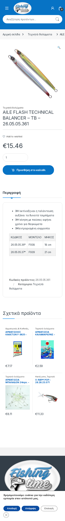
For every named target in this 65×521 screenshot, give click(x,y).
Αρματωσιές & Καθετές (16, 328)
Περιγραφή (12, 193)
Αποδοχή (12, 508)
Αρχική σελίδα (11, 34)
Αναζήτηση (57, 19)
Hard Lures (40, 376)
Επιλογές (49, 508)
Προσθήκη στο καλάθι (31, 170)
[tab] (12, 194)
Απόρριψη (30, 508)
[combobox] (27, 19)
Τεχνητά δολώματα (40, 34)
